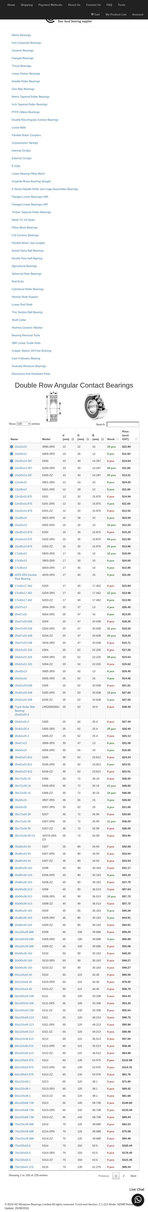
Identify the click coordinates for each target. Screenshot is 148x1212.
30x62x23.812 (23, 757)
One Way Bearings (23, 88)
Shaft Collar (19, 319)
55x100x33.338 (24, 996)
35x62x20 (21, 807)
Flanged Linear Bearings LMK (30, 196)
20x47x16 (21, 614)
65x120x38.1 (23, 1081)
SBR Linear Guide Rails (26, 342)
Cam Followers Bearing (26, 358)
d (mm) (66, 437)
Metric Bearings (21, 35)
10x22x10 (21, 446)
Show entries (24, 423)
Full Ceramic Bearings (25, 235)
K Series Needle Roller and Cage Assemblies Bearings (45, 189)
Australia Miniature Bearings (29, 366)
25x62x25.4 (22, 721)
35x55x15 (21, 800)
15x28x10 (21, 517)
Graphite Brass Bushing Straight (31, 181)
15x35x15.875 (23, 532)
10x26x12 (21, 453)
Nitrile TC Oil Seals (23, 219)
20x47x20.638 (23, 621)
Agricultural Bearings (24, 265)
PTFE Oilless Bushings (26, 112)
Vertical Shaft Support (25, 296)
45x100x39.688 (24, 932)
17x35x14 (21, 567)
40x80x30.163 (23, 867)
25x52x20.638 (23, 685)
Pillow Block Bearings (25, 227)
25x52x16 (21, 678)
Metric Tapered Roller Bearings (31, 96)
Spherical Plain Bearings (26, 273)
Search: (100, 424)
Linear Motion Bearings (26, 73)
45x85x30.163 (23, 910)
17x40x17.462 (23, 585)
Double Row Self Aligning (27, 258)
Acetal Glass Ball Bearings (28, 250)
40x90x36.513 (23, 889)
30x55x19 (21, 750)
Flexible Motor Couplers (26, 135)
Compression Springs (25, 142)
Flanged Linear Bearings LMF (30, 204)
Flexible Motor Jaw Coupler (28, 242)
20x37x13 (21, 607)
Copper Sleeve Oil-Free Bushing (31, 350)
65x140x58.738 (24, 1102)
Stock (111, 439)
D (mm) (80, 437)
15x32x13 (21, 525)
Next (133, 1175)
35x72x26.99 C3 (25, 835)
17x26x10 (21, 553)
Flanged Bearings (22, 58)
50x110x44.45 (23, 974)
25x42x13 (21, 671)
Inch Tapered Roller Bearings (29, 104)
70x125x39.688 (24, 1124)
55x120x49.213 (24, 1017)
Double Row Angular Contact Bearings (35, 119)
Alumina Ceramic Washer (27, 327)
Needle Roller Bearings (26, 81)
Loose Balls (19, 127)
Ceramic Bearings (23, 50)
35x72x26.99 (23, 814)
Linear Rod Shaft (22, 304)
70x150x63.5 (23, 1145)
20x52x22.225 (23, 649)
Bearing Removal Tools (26, 335)
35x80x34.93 (23, 846)
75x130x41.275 (24, 1167)
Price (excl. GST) (125, 435)
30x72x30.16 (23, 778)
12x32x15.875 (23, 496)
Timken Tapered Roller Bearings (31, 212)
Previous (103, 1175)
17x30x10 (21, 560)
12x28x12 (21, 489)
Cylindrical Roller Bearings (28, 289)
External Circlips (21, 158)
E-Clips (16, 165)
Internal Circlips (21, 150)
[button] (138, 1199)
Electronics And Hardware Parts (31, 373)
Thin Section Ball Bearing (27, 312)
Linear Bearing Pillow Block (28, 173)
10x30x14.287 (23, 460)
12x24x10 (21, 482)
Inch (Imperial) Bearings (26, 42)
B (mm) (95, 437)
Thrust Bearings (21, 65)
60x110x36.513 (24, 1038)
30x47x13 (21, 743)
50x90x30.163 (23, 953)
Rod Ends (18, 281)
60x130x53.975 (24, 1060)
